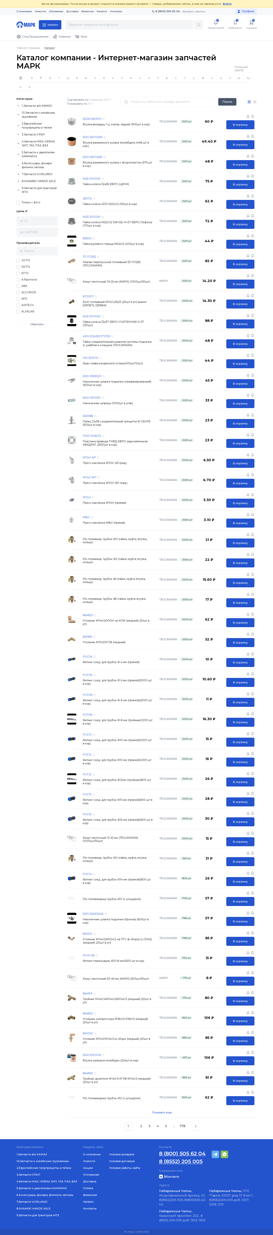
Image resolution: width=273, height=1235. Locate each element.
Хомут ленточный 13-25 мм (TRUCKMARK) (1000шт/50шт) (110, 839)
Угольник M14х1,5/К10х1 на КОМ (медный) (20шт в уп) (116, 622)
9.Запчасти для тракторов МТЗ (39, 190)
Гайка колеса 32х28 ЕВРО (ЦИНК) (106, 184)
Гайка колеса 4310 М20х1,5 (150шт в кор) (110, 204)
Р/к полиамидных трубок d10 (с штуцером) (112, 899)
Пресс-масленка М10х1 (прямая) (104, 502)
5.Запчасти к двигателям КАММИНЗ (38, 154)
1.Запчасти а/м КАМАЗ (37, 105)
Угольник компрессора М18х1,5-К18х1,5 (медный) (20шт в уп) (115, 1020)
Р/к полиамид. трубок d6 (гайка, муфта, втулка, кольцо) (114, 580)
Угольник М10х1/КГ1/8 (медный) (104, 642)
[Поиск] (198, 24)
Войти (227, 3)
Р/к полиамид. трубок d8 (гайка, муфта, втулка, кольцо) (114, 600)
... (174, 1126)
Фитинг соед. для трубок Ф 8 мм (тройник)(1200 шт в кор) (118, 722)
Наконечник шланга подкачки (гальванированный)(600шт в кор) (117, 383)
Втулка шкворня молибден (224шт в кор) (110, 1060)
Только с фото (30, 202)
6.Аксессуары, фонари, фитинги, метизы (37, 165)
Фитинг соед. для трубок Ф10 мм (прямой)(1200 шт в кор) (117, 742)
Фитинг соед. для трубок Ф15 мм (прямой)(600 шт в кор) (117, 801)
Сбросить (37, 324)
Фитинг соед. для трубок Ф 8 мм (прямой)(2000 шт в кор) (117, 702)
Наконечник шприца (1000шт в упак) (108, 403)
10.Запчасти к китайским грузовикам (38, 114)
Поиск (227, 102)
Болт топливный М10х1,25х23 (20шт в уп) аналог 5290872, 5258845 (115, 303)
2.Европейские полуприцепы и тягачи (37, 125)
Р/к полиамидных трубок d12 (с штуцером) (111, 1098)
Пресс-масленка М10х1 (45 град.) (105, 463)
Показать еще (162, 1112)
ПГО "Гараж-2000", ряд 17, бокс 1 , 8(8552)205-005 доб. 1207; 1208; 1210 (231, 1197)
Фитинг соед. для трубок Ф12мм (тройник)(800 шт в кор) (117, 781)
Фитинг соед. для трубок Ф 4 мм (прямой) (111, 662)
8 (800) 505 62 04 (182, 1153)
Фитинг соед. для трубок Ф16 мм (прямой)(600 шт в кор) (118, 821)
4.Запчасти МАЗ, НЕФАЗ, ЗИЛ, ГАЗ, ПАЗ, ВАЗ (38, 143)
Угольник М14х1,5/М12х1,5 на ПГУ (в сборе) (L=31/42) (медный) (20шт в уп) (117, 941)
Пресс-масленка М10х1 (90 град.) (105, 483)
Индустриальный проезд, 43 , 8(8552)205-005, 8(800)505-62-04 (182, 1197)
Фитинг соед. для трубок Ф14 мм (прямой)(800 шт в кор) (117, 881)
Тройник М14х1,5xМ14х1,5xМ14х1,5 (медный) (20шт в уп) (117, 1001)
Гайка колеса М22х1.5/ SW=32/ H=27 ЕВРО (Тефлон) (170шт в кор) (117, 224)
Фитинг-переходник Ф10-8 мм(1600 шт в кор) (113, 961)
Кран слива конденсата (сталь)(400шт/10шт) (113, 363)
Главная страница (28, 48)
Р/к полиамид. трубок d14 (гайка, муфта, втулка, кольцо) (115, 859)
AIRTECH (27, 305)
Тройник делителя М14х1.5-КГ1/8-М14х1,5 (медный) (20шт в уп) (116, 1080)
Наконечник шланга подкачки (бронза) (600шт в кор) (116, 921)
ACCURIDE (28, 292)
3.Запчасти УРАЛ (33, 134)
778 (182, 1126)
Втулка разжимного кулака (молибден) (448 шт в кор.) (116, 144)
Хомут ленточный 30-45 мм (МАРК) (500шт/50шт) (116, 978)
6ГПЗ (24, 273)
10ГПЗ (25, 260)
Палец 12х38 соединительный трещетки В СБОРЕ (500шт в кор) (116, 423)
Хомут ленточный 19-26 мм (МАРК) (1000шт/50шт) (116, 281)
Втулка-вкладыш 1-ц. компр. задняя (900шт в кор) (116, 124)
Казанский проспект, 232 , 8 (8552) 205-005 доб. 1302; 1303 (182, 1215)
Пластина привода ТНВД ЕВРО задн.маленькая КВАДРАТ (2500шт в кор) (115, 443)
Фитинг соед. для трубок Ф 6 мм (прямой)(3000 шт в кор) (117, 682)
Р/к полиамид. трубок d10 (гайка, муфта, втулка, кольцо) (115, 541)
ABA (24, 286)
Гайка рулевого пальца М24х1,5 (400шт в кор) (113, 244)
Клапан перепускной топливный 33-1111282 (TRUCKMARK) (112, 264)
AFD (24, 298)
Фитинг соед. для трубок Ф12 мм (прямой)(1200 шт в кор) (117, 762)
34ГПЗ (25, 266)
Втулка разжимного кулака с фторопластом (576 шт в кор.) (117, 164)
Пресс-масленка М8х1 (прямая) (104, 522)
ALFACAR (27, 311)
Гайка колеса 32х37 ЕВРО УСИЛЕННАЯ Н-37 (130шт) (113, 323)
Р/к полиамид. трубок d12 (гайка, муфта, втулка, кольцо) (115, 560)
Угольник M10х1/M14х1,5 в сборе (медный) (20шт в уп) (116, 1040)
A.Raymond (29, 279)
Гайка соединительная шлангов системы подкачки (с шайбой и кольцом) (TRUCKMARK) (117, 343)
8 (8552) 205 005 (181, 1161)
